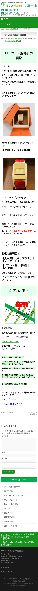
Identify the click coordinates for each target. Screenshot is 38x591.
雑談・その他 (7, 544)
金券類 (11, 542)
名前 (4, 452)
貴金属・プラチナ (8, 537)
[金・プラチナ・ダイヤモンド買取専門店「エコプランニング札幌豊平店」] (19, 5)
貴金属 (5, 541)
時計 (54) (7, 508)
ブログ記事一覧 (9, 41)
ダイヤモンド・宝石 (23, 537)
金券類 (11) (8, 521)
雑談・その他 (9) (10, 526)
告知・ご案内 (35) (11, 504)
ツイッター (6, 545)
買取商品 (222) (9, 517)
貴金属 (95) (8, 513)
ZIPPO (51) (8, 491)
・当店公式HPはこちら (12, 404)
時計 (14, 41)
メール (5, 458)
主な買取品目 (7, 535)
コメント (5, 436)
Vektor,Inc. (14, 585)
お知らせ (6, 567)
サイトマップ (7, 571)
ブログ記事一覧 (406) (12, 487)
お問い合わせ (7, 538)
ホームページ (7, 534)
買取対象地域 (30, 534)
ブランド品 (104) (10, 500)
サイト (4, 464)
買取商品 (18, 41)
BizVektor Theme (27, 583)
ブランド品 (29, 541)
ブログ (5, 540)
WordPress (15, 583)
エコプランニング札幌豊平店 (22, 579)
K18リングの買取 (7, 412)
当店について (18, 534)
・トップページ (9, 399)
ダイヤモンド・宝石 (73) (13, 495)
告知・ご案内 (30, 542)
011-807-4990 (11, 10)
